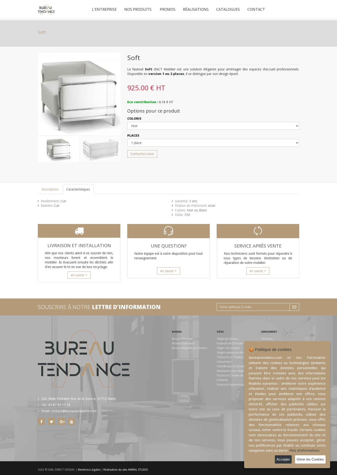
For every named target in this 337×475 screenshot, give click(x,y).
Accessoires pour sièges (231, 371)
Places (133, 135)
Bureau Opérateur (183, 343)
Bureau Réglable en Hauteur (189, 348)
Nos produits (138, 9)
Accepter (283, 459)
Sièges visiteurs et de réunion (235, 352)
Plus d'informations (305, 450)
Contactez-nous (142, 154)
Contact (256, 9)
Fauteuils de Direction (230, 343)
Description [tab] (49, 189)
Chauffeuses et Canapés (231, 366)
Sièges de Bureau (227, 339)
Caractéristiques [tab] (78, 189)
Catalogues (228, 9)
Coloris (134, 118)
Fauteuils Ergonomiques (231, 385)
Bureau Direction (182, 339)
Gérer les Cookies (310, 459)
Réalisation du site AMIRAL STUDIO (125, 470)
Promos (167, 9)
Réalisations (196, 9)
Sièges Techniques (228, 348)
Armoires (267, 339)
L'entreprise (104, 9)
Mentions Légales (89, 470)
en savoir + (79, 275)
